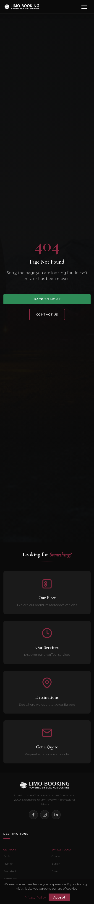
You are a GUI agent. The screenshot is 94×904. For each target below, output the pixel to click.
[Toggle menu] (84, 7)
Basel (55, 871)
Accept (59, 897)
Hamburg (10, 878)
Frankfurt (9, 871)
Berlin (7, 856)
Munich (8, 863)
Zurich (56, 863)
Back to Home (47, 299)
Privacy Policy (35, 897)
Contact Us (47, 314)
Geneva (56, 856)
